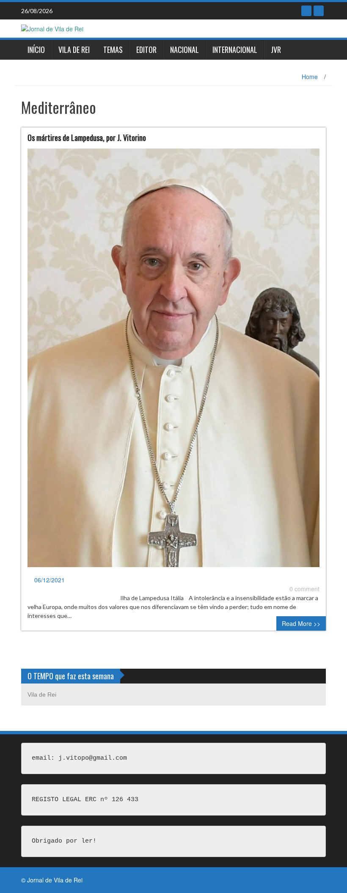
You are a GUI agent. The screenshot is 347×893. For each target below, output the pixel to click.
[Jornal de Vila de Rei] (52, 28)
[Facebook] (306, 11)
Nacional (184, 49)
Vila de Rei (74, 49)
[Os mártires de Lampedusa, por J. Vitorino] (173, 361)
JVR (276, 49)
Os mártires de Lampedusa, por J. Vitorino (87, 137)
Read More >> (301, 623)
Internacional (234, 49)
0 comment (304, 588)
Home (310, 76)
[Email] (319, 11)
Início (36, 49)
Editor (146, 49)
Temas (113, 49)
